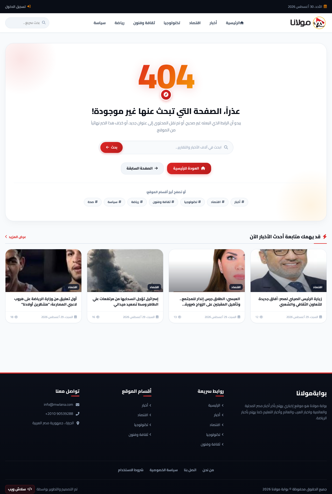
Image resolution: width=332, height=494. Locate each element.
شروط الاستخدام (130, 469)
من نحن (208, 469)
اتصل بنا (190, 469)
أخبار (217, 415)
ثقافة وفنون (210, 444)
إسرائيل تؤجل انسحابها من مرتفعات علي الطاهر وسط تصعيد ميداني (125, 301)
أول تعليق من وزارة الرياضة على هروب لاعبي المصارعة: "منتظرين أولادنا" (45, 301)
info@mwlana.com (58, 405)
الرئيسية (214, 405)
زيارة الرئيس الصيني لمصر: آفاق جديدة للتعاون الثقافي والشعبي (290, 301)
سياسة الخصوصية (164, 469)
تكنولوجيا (213, 435)
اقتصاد (215, 425)
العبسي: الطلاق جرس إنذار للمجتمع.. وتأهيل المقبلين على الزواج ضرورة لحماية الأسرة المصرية (210, 304)
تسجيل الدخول (15, 6)
